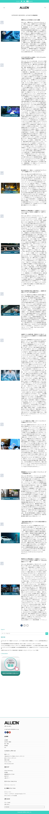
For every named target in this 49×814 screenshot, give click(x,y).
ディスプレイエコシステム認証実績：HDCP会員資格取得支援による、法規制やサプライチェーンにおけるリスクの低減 (24, 648)
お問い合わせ (6, 804)
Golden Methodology (8, 770)
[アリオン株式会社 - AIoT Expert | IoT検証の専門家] (24, 8)
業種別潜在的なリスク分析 (9, 774)
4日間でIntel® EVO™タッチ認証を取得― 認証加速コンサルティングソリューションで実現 (19, 650)
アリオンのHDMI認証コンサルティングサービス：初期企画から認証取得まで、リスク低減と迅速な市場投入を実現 (24, 645)
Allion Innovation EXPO (9, 763)
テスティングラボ (7, 762)
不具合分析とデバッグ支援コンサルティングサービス (14, 756)
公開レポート (6, 778)
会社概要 (6, 740)
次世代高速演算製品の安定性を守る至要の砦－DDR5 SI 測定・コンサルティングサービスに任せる (21, 643)
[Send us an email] (8, 732)
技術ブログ (6, 776)
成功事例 (6, 772)
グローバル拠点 (7, 802)
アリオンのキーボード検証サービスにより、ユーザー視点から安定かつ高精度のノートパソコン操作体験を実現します (24, 641)
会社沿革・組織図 (7, 742)
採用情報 (6, 745)
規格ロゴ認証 (6, 760)
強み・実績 (6, 743)
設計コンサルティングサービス (10, 758)
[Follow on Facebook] (5, 732)
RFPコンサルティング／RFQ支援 (10, 795)
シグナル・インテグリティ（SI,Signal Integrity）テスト (15, 793)
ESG (5, 747)
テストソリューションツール (9, 785)
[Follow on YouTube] (21, 1)
